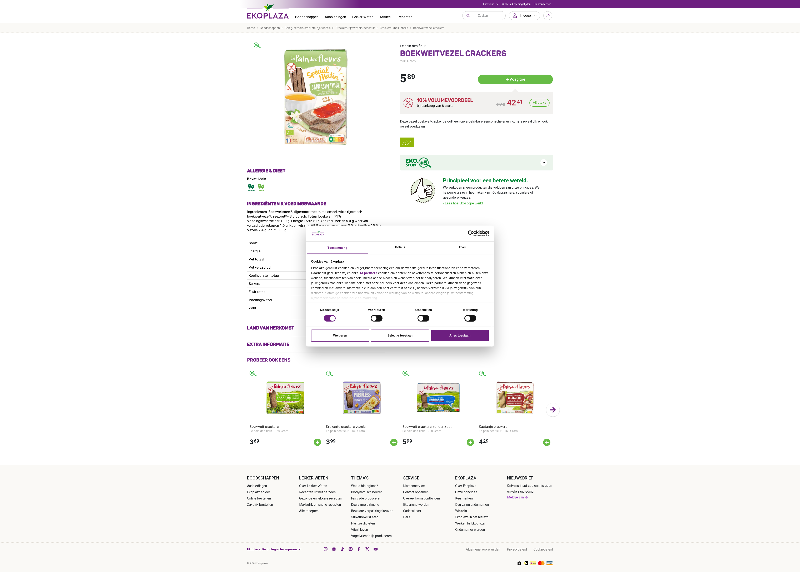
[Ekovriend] (490, 4)
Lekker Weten (362, 17)
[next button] (553, 410)
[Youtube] (376, 549)
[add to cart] (317, 442)
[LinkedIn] (334, 549)
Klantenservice (542, 4)
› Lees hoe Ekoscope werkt (463, 203)
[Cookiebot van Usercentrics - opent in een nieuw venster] (471, 233)
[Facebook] (359, 549)
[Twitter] (367, 549)
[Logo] (268, 11)
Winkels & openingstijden (516, 4)
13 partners (368, 273)
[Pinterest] (351, 549)
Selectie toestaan (400, 335)
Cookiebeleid (543, 549)
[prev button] (247, 410)
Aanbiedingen (335, 17)
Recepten (405, 17)
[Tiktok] (342, 549)
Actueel (385, 17)
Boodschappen (307, 17)
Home (251, 28)
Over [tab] (462, 247)
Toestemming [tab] (337, 248)
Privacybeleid (517, 549)
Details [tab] (400, 247)
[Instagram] (326, 549)
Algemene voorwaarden (483, 549)
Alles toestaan (459, 335)
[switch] (376, 318)
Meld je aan (515, 497)
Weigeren (340, 335)
